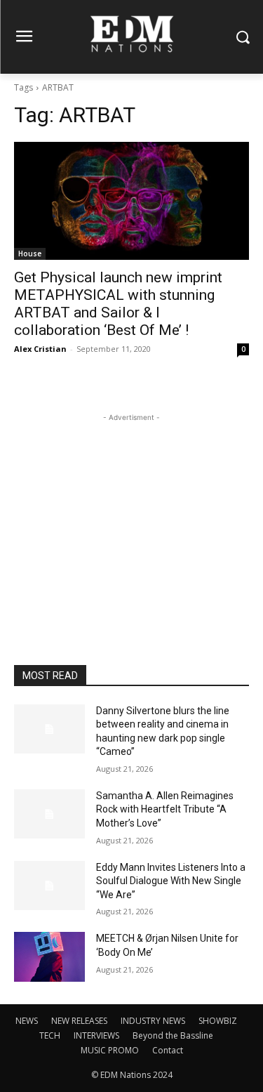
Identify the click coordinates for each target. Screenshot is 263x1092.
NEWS (26, 1021)
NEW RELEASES (79, 1021)
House (29, 253)
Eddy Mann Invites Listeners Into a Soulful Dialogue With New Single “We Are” (170, 881)
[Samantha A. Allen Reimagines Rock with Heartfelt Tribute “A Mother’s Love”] (49, 813)
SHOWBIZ (217, 1021)
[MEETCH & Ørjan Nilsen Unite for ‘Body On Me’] (49, 956)
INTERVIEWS (96, 1035)
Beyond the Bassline (173, 1035)
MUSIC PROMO (110, 1050)
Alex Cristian (40, 348)
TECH (49, 1035)
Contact (167, 1050)
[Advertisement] (132, 512)
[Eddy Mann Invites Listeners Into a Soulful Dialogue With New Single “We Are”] (49, 885)
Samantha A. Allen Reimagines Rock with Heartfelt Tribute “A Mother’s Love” (165, 809)
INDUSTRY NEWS (153, 1021)
